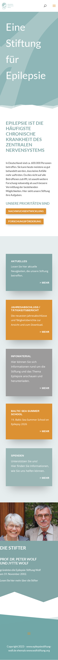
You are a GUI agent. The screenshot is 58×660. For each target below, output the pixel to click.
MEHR (45, 282)
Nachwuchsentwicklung (26, 211)
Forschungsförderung (24, 221)
